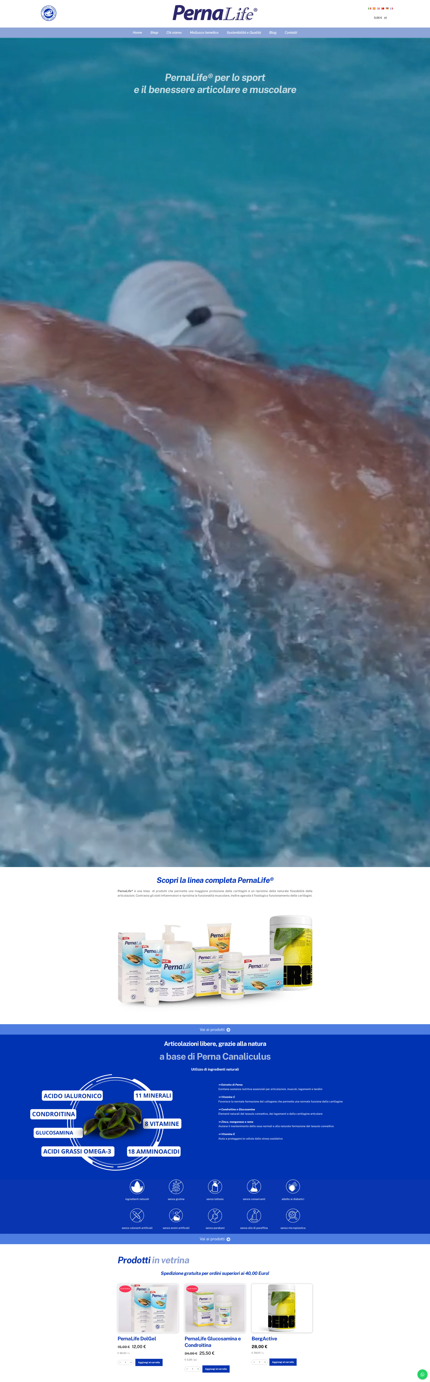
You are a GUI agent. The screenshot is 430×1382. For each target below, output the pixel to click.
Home (137, 33)
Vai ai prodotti (212, 1029)
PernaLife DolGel (137, 1338)
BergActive (264, 1338)
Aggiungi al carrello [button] (149, 1362)
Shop (154, 33)
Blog (272, 33)
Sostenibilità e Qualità (244, 33)
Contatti (291, 33)
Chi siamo (174, 33)
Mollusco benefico (204, 33)
